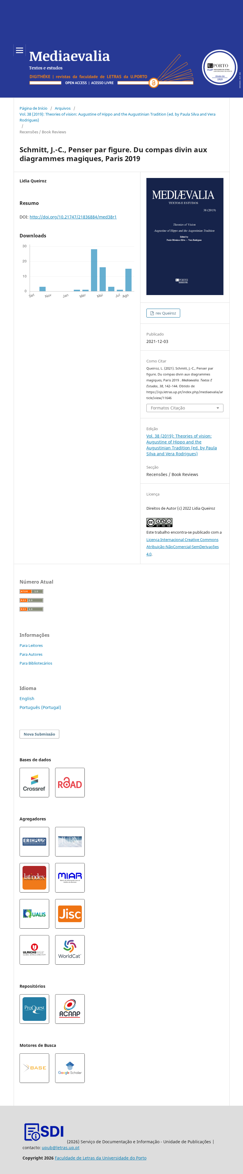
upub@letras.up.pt (60, 1147)
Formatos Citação (168, 408)
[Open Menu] (19, 50)
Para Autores (31, 654)
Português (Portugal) (40, 707)
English (27, 698)
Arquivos (63, 108)
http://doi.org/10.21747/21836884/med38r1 (73, 217)
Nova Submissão (39, 734)
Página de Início (33, 108)
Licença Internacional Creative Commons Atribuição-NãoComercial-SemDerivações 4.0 (182, 547)
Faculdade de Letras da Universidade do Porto (100, 1158)
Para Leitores (31, 645)
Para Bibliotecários (36, 663)
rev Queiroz (165, 313)
